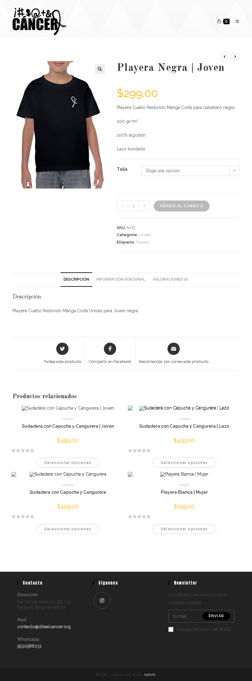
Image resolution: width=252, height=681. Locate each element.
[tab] (76, 279)
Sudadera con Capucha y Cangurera (68, 492)
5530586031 (29, 646)
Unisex (145, 234)
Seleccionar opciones (67, 463)
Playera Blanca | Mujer (184, 492)
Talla (122, 169)
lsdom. (150, 674)
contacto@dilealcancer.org (44, 626)
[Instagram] (102, 600)
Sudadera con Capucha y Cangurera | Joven (68, 426)
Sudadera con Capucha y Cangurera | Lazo (184, 426)
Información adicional (120, 279)
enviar (216, 616)
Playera (142, 242)
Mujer (184, 485)
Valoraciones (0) (170, 279)
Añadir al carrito (181, 206)
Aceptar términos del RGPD (203, 629)
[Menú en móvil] (235, 21)
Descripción (76, 279)
